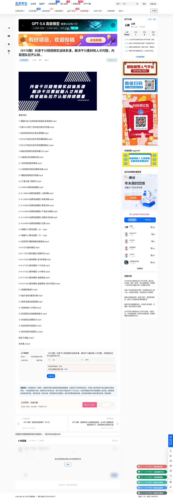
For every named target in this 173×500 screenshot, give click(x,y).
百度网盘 (51, 376)
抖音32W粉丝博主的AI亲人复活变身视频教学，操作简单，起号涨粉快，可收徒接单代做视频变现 (159, 472)
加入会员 (64, 3)
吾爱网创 (32, 496)
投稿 (155, 11)
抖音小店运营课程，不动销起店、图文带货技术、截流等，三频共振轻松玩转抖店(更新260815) (159, 477)
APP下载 (87, 4)
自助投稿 (53, 3)
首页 (34, 4)
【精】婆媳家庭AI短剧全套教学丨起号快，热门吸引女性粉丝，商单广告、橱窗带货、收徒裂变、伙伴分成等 (159, 493)
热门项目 (74, 10)
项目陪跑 (35, 10)
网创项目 (20, 11)
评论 (66, 369)
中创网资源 (24, 60)
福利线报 (48, 10)
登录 (144, 4)
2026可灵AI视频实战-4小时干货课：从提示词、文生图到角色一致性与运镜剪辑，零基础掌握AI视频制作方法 (139, 313)
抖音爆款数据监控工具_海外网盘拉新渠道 (159, 466)
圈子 (43, 4)
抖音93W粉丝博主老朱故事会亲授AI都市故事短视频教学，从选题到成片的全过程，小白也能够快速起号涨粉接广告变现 (159, 482)
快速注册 (153, 4)
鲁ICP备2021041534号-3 (46, 496)
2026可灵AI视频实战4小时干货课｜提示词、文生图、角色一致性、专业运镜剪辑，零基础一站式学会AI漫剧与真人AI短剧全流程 (139, 283)
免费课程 (85, 11)
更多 (120, 11)
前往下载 (113, 60)
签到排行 (140, 268)
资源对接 (76, 3)
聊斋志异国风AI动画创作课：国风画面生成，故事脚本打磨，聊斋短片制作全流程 (159, 488)
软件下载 (98, 11)
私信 (154, 19)
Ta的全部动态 (140, 57)
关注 (150, 19)
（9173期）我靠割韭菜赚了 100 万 (36, 422)
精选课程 (59, 11)
